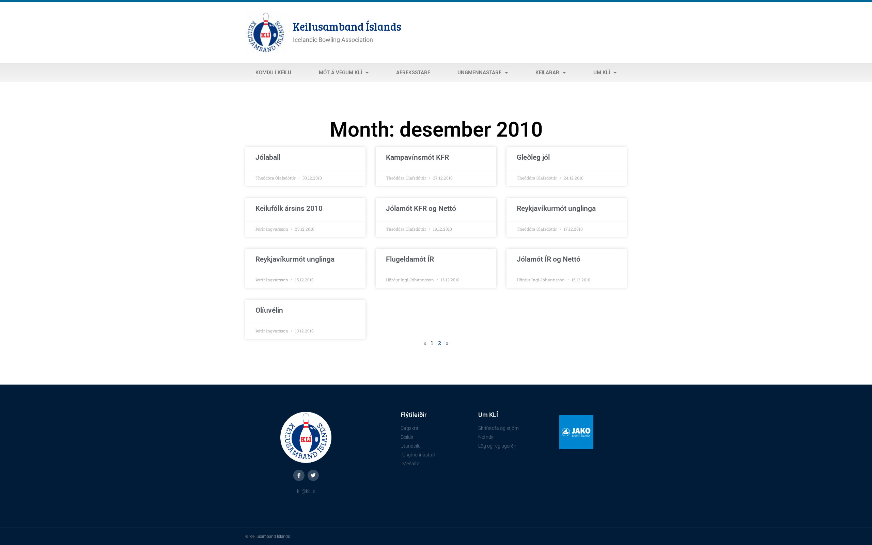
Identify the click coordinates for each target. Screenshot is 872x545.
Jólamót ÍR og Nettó (548, 259)
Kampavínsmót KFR (417, 157)
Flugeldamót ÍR (410, 259)
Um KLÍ (601, 72)
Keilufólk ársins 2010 (289, 208)
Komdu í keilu (273, 72)
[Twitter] (313, 475)
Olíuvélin (269, 310)
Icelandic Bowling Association (333, 39)
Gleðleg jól (533, 157)
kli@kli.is (306, 491)
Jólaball (267, 157)
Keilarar (547, 72)
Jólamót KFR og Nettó (421, 208)
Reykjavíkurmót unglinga (556, 208)
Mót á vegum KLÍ (340, 72)
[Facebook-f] (299, 475)
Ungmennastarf (479, 72)
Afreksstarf (413, 72)
